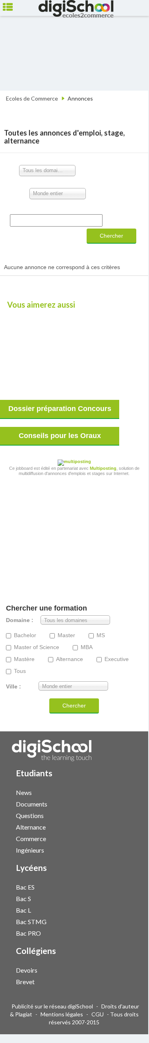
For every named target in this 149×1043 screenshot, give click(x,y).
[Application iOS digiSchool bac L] (126, 909)
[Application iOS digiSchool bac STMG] (126, 921)
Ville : (13, 687)
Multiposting (103, 468)
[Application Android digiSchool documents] (130, 803)
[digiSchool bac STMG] (122, 921)
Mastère (24, 659)
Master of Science (36, 647)
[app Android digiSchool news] (130, 792)
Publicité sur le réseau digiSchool (52, 1006)
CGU (97, 1014)
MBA (87, 647)
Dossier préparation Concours (59, 409)
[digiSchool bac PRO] (122, 933)
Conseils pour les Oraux (60, 436)
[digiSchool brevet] (122, 981)
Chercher (111, 236)
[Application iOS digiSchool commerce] (126, 838)
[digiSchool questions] (122, 815)
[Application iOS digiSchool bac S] (126, 898)
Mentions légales (62, 1014)
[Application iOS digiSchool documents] (126, 803)
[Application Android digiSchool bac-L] (130, 909)
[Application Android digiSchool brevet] (130, 981)
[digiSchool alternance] (122, 827)
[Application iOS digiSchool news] (126, 792)
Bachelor (25, 635)
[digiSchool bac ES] (122, 887)
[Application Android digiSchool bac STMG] (130, 921)
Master (66, 635)
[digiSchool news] (122, 792)
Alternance (69, 659)
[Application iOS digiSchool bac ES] (126, 886)
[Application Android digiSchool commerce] (130, 838)
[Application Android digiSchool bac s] (130, 898)
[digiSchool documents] (122, 803)
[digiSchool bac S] (122, 898)
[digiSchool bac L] (122, 910)
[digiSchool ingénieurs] (122, 850)
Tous (20, 671)
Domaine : (19, 620)
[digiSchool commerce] (122, 838)
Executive (116, 659)
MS (101, 635)
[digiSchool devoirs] (122, 970)
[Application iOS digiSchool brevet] (126, 981)
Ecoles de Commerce (32, 98)
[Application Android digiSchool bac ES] (130, 886)
